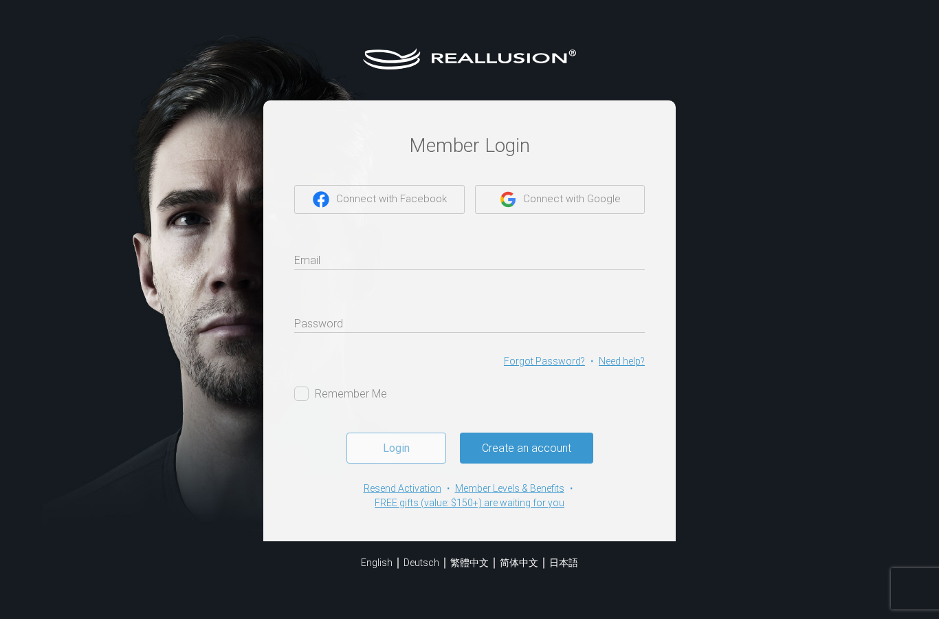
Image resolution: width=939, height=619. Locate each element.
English (377, 562)
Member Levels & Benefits (509, 488)
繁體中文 (469, 562)
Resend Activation (402, 488)
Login (396, 448)
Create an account (526, 448)
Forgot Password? (544, 361)
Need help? (622, 361)
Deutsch (421, 562)
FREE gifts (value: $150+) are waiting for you (469, 502)
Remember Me (351, 393)
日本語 (563, 562)
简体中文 (519, 562)
